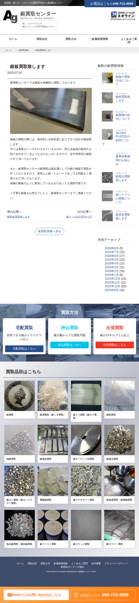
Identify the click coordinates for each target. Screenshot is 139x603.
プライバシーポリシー (116, 563)
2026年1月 (112, 274)
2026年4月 (112, 263)
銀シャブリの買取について (123, 197)
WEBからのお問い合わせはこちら (36, 595)
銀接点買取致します (123, 177)
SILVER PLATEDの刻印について (116, 137)
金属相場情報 (100, 38)
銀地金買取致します (18, 216)
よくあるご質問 (129, 40)
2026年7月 (112, 252)
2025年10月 (112, 286)
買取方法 (71, 38)
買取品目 (42, 38)
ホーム (13, 38)
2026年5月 (112, 259)
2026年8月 (112, 248)
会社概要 (96, 563)
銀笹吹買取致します (123, 215)
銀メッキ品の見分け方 (79, 216)
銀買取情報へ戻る (49, 231)
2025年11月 (112, 282)
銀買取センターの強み (72, 567)
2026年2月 (112, 271)
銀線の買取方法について (123, 79)
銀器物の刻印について (123, 115)
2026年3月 (112, 267)
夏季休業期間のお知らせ (123, 159)
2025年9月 (112, 290)
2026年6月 (112, 255)
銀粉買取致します (123, 97)
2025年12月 (112, 278)
